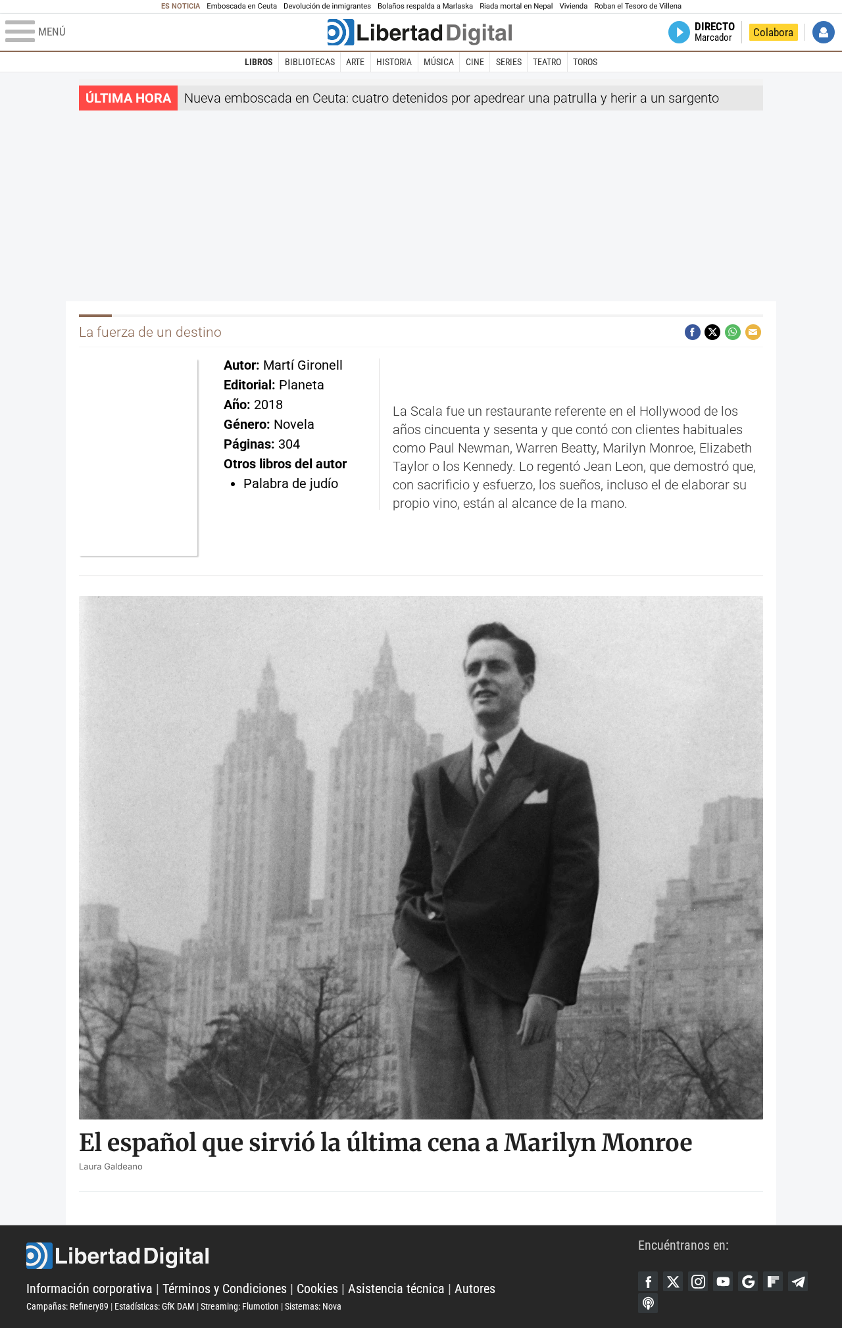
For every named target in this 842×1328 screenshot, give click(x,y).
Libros (259, 62)
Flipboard (773, 1281)
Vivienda (573, 6)
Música (439, 62)
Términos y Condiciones (224, 1288)
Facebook (648, 1281)
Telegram (798, 1281)
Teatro (547, 62)
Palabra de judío (290, 483)
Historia (394, 62)
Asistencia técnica (396, 1288)
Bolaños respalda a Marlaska (425, 6)
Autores (475, 1288)
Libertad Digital (332, 1255)
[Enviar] (733, 332)
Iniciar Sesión (823, 32)
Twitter (673, 1281)
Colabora (773, 32)
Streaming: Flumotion (240, 1306)
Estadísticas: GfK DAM (154, 1306)
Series (509, 62)
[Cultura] (419, 32)
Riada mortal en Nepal (516, 6)
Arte (355, 62)
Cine (475, 62)
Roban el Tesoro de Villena (637, 6)
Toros (585, 62)
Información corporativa (89, 1288)
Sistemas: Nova (313, 1306)
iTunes (648, 1303)
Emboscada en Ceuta (242, 6)
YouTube (723, 1281)
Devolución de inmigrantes (327, 6)
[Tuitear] (712, 332)
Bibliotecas (310, 62)
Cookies (317, 1288)
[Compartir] (693, 332)
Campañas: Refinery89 (67, 1306)
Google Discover (748, 1281)
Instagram (698, 1281)
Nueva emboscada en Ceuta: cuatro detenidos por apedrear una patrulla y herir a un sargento (451, 98)
